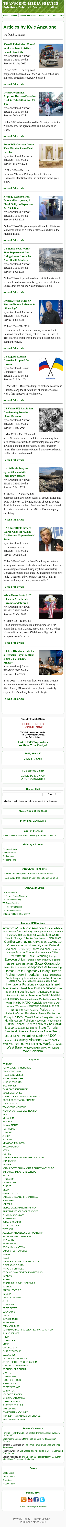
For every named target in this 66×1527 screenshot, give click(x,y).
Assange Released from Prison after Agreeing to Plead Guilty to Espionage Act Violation (18, 202)
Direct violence (41, 949)
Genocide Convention (15, 967)
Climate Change (14, 938)
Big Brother (57, 931)
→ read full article (13, 84)
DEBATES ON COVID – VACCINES (19, 1283)
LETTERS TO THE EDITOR (15, 1358)
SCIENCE (7, 1287)
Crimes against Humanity (24, 945)
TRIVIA (6, 1337)
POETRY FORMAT (11, 1387)
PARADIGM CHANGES (13, 1269)
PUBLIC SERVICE (11, 1333)
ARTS (5, 1301)
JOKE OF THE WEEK (12, 1394)
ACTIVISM (7, 1139)
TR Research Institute (12, 907)
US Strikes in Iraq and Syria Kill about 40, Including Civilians (16, 472)
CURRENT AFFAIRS (12, 1351)
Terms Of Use (9, 1476)
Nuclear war (53, 1003)
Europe (53, 956)
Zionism (37, 1051)
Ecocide (20, 952)
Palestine (46, 1009)
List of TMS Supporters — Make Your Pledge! (33, 744)
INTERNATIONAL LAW (13, 1215)
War (5, 1043)
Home (5, 15)
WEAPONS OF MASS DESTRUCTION (20, 1111)
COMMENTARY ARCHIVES (15, 1412)
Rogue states (54, 1020)
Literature (11, 995)
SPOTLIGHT (8, 1200)
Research (40, 1020)
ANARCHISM (9, 1322)
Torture (47, 1031)
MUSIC (6, 1344)
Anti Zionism (9, 931)
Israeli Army (27, 988)
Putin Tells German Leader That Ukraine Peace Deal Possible (19, 148)
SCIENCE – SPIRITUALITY (15, 1369)
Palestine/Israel (15, 1013)
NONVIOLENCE (10, 1104)
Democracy (24, 949)
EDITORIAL (8, 1064)
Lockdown (22, 995)
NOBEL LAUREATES (12, 1093)
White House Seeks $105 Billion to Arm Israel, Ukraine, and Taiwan (17, 599)
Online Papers (9, 853)
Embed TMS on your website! (33, 1506)
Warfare (48, 1043)
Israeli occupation (45, 988)
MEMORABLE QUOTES (14, 1143)
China (55, 934)
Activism (8, 928)
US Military (21, 1040)
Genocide (52, 963)
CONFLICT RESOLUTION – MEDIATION (21, 1096)
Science (20, 1024)
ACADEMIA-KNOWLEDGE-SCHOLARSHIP (22, 1233)
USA (52, 1035)
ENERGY (7, 1165)
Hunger (20, 975)
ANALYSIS (7, 1121)
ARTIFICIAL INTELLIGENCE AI (17, 1236)
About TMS (52, 15)
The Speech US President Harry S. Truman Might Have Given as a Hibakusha (32, 1458)
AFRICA (6, 1136)
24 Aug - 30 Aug (33, 758)
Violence (35, 1040)
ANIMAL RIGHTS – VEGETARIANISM (20, 1362)
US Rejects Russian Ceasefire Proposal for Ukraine (16, 360)
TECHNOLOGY (10, 1129)
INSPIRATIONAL (10, 1376)
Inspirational (30, 978)
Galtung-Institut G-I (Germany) (16, 914)
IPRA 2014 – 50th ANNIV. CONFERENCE (21, 1416)
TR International (10, 892)
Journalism (12, 991)
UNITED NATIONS (11, 1226)
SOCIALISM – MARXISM (14, 1247)
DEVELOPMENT (10, 1319)
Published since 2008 (33, 1522)
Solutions (31, 1027)
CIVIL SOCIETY (10, 1348)
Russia (9, 1024)
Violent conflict (51, 1040)
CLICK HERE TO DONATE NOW (33, 726)
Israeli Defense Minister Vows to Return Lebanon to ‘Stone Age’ (19, 304)
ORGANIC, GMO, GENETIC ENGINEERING (22, 1272)
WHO (44, 1047)
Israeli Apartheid (11, 988)
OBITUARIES (9, 1391)
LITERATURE (9, 1340)
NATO (26, 1002)
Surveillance (36, 1031)
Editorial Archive (10, 849)
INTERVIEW (8, 1304)
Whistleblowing (32, 1047)
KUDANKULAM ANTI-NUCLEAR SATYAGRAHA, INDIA (28, 1330)
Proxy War (47, 1017)
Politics (17, 1017)
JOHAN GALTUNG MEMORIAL (17, 1068)
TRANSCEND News (12, 1071)
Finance (46, 959)
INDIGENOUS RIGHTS (13, 1265)
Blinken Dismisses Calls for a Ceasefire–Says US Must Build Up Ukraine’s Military (19, 656)
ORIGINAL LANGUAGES (14, 1398)
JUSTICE (7, 1154)
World (27, 1051)
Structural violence (16, 1031)
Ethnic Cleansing (37, 956)
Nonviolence (39, 1002)
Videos (42, 15)
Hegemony (31, 971)
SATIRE (6, 1279)
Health (19, 971)
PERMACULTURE (11, 1326)
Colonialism (54, 938)
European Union (15, 959)
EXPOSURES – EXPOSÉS (15, 1251)
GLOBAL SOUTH (10, 1193)
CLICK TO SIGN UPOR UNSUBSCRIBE (33, 777)
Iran (48, 984)
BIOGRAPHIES (9, 1086)
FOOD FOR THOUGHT (13, 1380)
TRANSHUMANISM (12, 1297)
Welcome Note (9, 860)
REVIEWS (7, 1276)
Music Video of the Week (14, 1419)
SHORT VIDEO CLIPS (13, 1405)
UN (23, 1036)
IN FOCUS (7, 1132)
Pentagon (53, 1013)
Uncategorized (9, 1409)
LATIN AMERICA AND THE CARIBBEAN (21, 1197)
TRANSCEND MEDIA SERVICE (31, 3)
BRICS (22, 934)
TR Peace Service (11, 903)
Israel (55, 984)
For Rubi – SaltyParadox (14, 1433)
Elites (55, 952)
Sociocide (20, 1027)
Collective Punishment (35, 938)
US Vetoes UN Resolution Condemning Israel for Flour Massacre (18, 412)
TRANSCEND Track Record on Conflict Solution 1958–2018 (30, 878)
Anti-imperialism (54, 928)
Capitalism (44, 934)
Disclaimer (7, 1480)
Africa (18, 928)
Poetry (7, 1017)
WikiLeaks (53, 1047)
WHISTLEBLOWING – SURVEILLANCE (21, 1261)
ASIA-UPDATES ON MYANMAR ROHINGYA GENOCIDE (28, 1168)
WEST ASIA (8, 1229)
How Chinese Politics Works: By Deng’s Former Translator (29, 835)
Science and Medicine (39, 1024)
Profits (37, 1017)
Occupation (33, 1005)
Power (28, 1017)
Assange (38, 931)
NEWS (6, 1150)
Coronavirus (24, 941)
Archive (14, 15)
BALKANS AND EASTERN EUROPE (19, 1172)
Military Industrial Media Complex (38, 999)
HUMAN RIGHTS (10, 1125)
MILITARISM (8, 1118)
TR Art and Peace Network (15, 896)
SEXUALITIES (9, 1355)
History (45, 971)
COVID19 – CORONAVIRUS (16, 1365)
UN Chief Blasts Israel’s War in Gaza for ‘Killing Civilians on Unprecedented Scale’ (19, 533)
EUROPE (7, 1186)
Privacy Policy (9, 1484)
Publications (8, 856)
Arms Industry (24, 931)
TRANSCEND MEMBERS (14, 1107)
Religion (29, 1020)
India (45, 975)
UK (7, 1035)
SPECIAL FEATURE (12, 1290)
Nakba (17, 1002)
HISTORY (7, 1254)
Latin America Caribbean (45, 991)
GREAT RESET (10, 1308)
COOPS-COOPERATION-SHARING (19, 1100)
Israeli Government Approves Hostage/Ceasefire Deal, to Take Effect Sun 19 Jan (20, 98)
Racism (18, 1020)
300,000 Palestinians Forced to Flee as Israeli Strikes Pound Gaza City (19, 48)
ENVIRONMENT (10, 1243)
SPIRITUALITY (9, 1383)
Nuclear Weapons (16, 1006)
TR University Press (12, 910)
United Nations (36, 1036)
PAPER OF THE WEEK (13, 1078)
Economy (46, 952)
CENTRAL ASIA (10, 1182)
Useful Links (8, 1473)
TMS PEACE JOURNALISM (15, 1089)
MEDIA (6, 1190)
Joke (59, 988)
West (59, 1043)
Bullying (31, 935)
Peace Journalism (28, 15)
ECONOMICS (9, 1312)
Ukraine (15, 1036)
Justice (24, 991)
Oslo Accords (31, 1010)
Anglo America (33, 928)
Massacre (35, 995)
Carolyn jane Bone (11, 1439)
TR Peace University (12, 899)
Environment (17, 956)
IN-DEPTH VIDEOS (11, 1401)
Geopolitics (35, 967)
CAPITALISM (8, 1240)
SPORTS (7, 1373)
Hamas (9, 971)
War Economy (33, 1043)
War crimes (16, 1043)
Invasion (40, 984)
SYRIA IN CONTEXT (12, 1222)
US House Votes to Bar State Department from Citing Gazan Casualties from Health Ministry (17, 254)
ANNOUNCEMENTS (12, 1082)
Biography (11, 935)
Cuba (45, 945)
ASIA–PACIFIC (9, 1161)
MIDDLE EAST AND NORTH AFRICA (19, 1208)
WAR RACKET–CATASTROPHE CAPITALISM (24, 1157)
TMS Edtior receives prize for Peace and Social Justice (28, 873)
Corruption (40, 941)
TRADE (6, 1315)
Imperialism (33, 974)
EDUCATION (8, 1179)
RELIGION (7, 1294)
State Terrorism (49, 1027)
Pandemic (31, 1013)
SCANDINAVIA (9, 1218)
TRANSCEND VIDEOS (13, 1075)
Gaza (39, 963)
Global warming (53, 967)
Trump (56, 1031)
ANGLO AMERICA (11, 1147)
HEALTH (6, 1258)
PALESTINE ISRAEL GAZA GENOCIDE (20, 1211)
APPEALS (7, 1204)
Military (14, 998)
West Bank (15, 1047)
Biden (47, 931)
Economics (33, 952)
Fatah (38, 959)
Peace (42, 1013)
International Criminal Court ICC (40, 980)
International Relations (20, 984)
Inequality (18, 978)
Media (46, 995)
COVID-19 (55, 941)
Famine (30, 959)
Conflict (9, 941)
